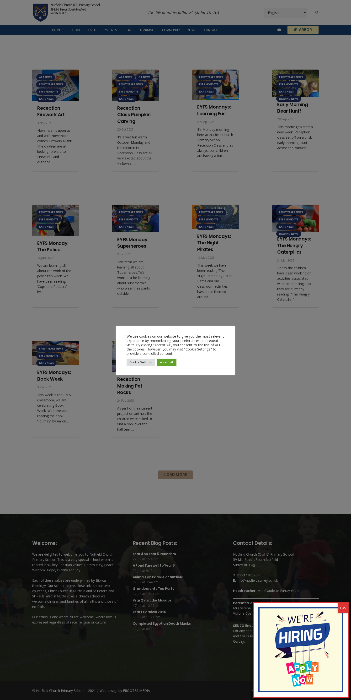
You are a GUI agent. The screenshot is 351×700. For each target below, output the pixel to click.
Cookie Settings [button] (140, 362)
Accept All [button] (167, 362)
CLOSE (342, 608)
